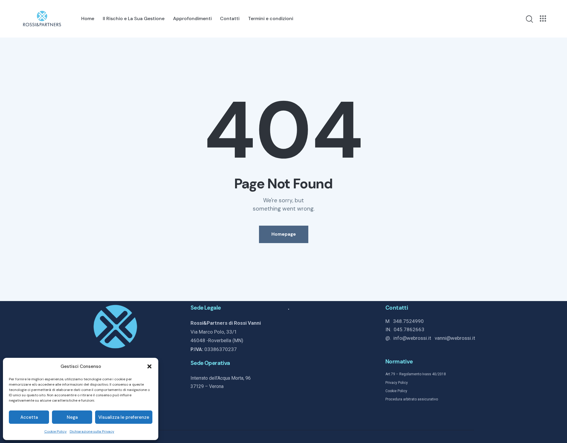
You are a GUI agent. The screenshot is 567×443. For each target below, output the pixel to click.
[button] (149, 366)
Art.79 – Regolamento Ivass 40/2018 (415, 374)
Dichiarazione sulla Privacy (92, 431)
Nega (72, 417)
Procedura (393, 399)
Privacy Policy (396, 383)
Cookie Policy (55, 431)
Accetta (29, 417)
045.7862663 (409, 329)
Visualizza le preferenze (123, 417)
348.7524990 (408, 321)
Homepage (283, 234)
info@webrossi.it (414, 338)
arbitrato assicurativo (420, 399)
